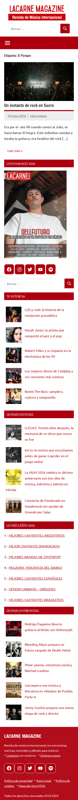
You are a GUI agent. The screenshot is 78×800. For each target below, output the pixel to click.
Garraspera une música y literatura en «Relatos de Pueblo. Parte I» (49, 691)
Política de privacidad (18, 780)
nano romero (38, 116)
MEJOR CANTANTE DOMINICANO (34, 546)
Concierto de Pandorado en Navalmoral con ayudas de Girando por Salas (45, 506)
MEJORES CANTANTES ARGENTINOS (37, 535)
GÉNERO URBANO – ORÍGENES (32, 589)
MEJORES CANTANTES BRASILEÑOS (36, 600)
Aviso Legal (43, 780)
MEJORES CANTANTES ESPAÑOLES (35, 578)
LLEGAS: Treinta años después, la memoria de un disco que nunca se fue (49, 433)
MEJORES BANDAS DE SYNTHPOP (35, 557)
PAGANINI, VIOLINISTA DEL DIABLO (35, 567)
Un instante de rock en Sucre (29, 105)
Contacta (12, 755)
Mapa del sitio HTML (32, 786)
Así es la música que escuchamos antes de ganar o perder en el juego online (49, 456)
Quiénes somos (50, 755)
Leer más (13, 151)
